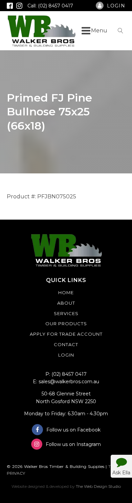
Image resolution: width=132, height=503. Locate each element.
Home (66, 292)
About (66, 303)
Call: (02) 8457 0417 (50, 5)
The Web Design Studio (98, 486)
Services (66, 313)
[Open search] (120, 31)
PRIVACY (16, 473)
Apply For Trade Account (66, 334)
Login (66, 355)
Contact (66, 344)
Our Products (66, 323)
